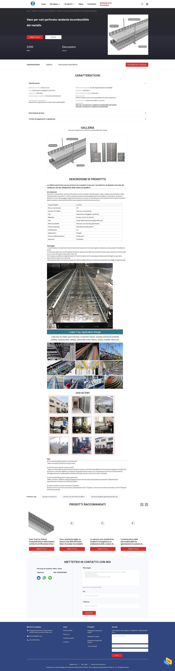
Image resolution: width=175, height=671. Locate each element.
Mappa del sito (74, 664)
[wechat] (50, 578)
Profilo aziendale (67, 630)
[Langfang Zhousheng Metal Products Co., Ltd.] (32, 3)
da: (84, 591)
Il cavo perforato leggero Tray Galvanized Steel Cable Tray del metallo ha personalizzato (102, 541)
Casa (28, 11)
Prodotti (34, 11)
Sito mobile (84, 664)
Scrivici (53, 37)
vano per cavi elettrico (49, 496)
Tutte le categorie (92, 646)
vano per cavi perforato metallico (74, 496)
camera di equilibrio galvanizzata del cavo (104, 496)
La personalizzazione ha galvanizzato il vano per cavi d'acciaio (41, 541)
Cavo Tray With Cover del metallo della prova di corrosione (70, 541)
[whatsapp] (44, 578)
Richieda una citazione (137, 64)
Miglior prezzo (35, 37)
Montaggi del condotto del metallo (95, 631)
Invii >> (117, 655)
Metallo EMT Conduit (93, 636)
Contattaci (89, 613)
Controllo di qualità (68, 638)
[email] (39, 578)
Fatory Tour (66, 634)
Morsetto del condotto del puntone (95, 641)
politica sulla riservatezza (98, 664)
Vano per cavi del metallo (47, 11)
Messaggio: (87, 568)
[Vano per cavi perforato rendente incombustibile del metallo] (128, 34)
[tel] (56, 578)
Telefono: (86, 602)
